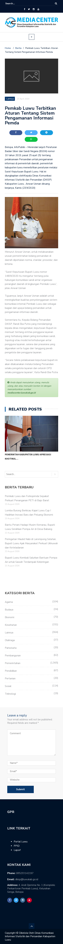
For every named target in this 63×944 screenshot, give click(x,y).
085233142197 (24, 873)
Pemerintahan (12, 663)
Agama (9, 602)
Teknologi (10, 693)
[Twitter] (29, 9)
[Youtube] (38, 9)
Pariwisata (10, 648)
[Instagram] (34, 9)
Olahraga (10, 640)
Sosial (8, 686)
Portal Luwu (20, 841)
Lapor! (17, 850)
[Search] (56, 3)
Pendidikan (11, 670)
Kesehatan (11, 625)
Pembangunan (13, 655)
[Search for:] (15, 3)
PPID (17, 845)
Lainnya (9, 632)
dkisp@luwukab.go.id (26, 879)
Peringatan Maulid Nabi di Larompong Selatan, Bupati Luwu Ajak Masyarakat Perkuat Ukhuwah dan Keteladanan (31, 543)
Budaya (9, 609)
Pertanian (10, 678)
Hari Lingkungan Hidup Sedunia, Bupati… (29, 454)
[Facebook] (24, 9)
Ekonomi (9, 617)
